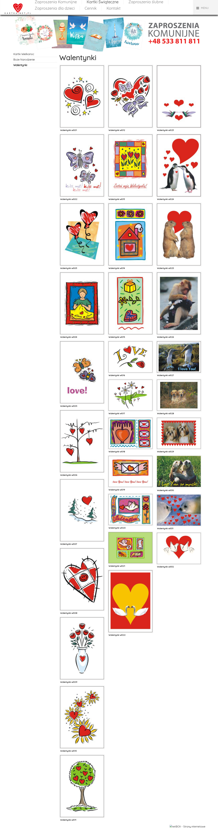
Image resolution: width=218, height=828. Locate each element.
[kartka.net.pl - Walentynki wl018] (130, 418)
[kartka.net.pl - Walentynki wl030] (179, 456)
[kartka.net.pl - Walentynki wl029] (179, 418)
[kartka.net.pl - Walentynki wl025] (179, 204)
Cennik (91, 8)
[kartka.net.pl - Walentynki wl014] (130, 204)
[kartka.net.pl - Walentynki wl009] (82, 618)
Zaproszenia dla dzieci (55, 8)
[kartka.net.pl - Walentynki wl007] (82, 480)
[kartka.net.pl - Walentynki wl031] (179, 495)
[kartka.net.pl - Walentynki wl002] (82, 135)
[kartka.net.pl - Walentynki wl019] (130, 456)
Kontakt (114, 8)
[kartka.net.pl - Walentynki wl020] (130, 494)
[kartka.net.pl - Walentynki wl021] (130, 532)
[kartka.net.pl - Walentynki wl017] (130, 380)
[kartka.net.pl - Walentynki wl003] (82, 204)
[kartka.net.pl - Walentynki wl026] (179, 273)
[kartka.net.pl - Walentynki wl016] (130, 342)
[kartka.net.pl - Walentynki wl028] (179, 380)
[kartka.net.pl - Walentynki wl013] (130, 135)
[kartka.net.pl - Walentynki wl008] (82, 549)
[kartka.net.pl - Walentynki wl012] (130, 66)
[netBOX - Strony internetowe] (187, 826)
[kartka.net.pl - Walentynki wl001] (82, 66)
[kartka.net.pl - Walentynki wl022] (130, 571)
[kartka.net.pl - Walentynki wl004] (82, 273)
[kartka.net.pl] (16, 13)
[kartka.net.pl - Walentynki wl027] (179, 342)
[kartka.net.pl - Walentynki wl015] (130, 273)
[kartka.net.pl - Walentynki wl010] (82, 687)
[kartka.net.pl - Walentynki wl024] (179, 135)
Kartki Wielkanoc (23, 54)
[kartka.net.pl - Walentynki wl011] (82, 756)
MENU (205, 8)
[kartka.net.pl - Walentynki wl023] (179, 66)
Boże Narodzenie (24, 59)
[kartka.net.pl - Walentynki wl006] (82, 411)
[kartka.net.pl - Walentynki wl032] (179, 533)
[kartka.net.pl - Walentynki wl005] (82, 342)
